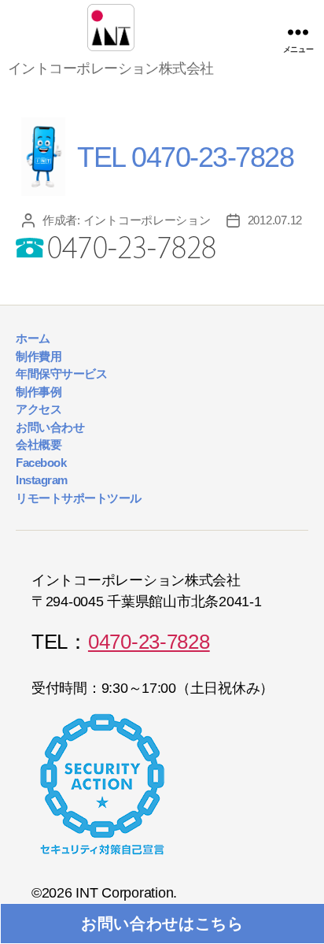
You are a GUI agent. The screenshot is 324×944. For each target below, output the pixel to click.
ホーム (33, 338)
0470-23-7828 (149, 641)
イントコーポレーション (147, 220)
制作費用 (38, 356)
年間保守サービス (61, 373)
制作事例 (38, 391)
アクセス (38, 409)
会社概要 (38, 444)
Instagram (42, 480)
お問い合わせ (50, 427)
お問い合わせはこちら (162, 923)
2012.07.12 (275, 220)
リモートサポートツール (79, 498)
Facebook (41, 462)
